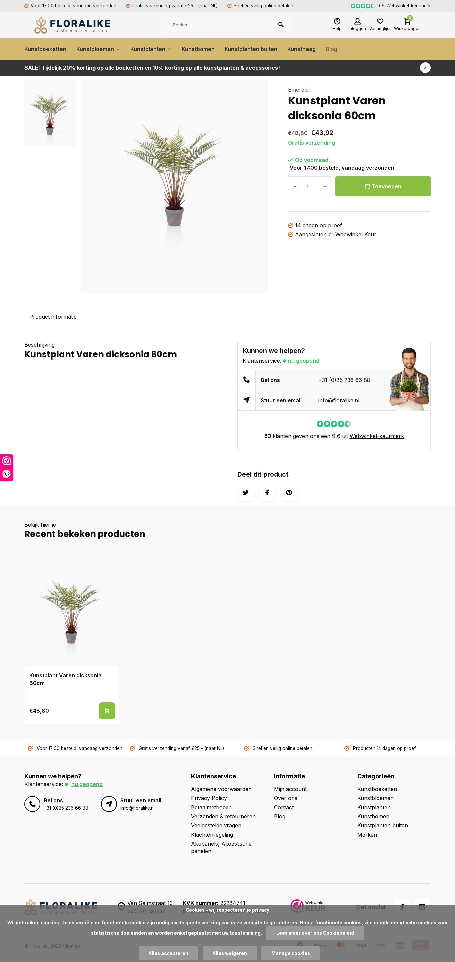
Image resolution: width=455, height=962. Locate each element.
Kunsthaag (301, 49)
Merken (367, 834)
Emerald (298, 89)
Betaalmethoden (211, 807)
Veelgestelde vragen (216, 825)
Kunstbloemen (95, 49)
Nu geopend (303, 360)
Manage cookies (290, 953)
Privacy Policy (209, 798)
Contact (284, 807)
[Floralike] (74, 25)
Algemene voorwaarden (221, 789)
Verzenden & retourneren (223, 816)
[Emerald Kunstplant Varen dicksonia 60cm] (71, 610)
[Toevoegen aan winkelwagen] (107, 710)
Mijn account (290, 789)
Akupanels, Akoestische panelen (221, 847)
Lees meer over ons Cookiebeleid (315, 933)
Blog (331, 49)
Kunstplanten (147, 49)
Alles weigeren (230, 953)
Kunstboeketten (45, 49)
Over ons (285, 798)
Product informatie (53, 316)
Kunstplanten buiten (251, 49)
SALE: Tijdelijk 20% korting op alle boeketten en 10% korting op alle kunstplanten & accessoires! (152, 67)
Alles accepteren (168, 953)
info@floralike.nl (338, 400)
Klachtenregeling (212, 834)
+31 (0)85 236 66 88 (344, 380)
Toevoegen (386, 186)
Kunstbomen (198, 49)
